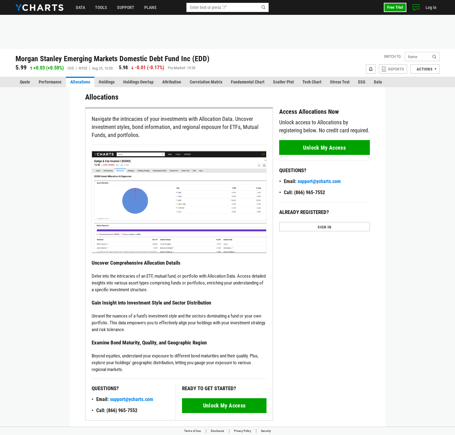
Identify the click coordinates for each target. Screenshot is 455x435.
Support (125, 7)
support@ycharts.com (131, 399)
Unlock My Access (224, 405)
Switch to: (392, 56)
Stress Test (339, 81)
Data (80, 7)
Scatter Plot (283, 81)
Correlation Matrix (206, 81)
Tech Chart (311, 81)
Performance (50, 81)
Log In (431, 7)
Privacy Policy (242, 431)
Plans (150, 7)
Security (266, 431)
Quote (25, 81)
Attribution (171, 81)
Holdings (107, 81)
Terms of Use (192, 431)
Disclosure (217, 431)
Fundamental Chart (247, 81)
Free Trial (395, 7)
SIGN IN (324, 227)
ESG (361, 81)
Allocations (80, 81)
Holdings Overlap (138, 81)
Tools (101, 7)
